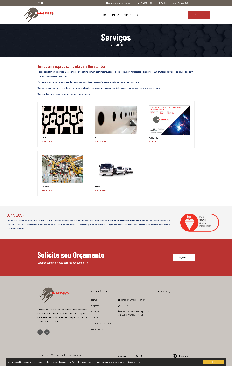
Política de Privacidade (80, 362)
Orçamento (184, 257)
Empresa (115, 15)
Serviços (127, 15)
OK (213, 362)
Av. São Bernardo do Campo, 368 (174, 3)
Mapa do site (97, 329)
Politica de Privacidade (101, 323)
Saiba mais (47, 141)
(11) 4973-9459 (145, 3)
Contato (199, 15)
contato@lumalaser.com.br (119, 3)
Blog (139, 15)
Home (105, 15)
